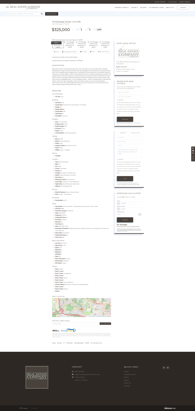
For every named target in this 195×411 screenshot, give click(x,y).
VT (64, 343)
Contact (183, 7)
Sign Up (187, 2)
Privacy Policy (124, 184)
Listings (59, 343)
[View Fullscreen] (54, 306)
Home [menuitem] (126, 371)
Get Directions (105, 323)
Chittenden (69, 343)
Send (125, 178)
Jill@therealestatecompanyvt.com (87, 374)
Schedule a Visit (135, 132)
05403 (87, 343)
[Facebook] (164, 367)
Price (118, 200)
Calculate (125, 219)
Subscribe (125, 119)
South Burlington (79, 343)
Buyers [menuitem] (134, 7)
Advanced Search (52, 13)
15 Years (133, 197)
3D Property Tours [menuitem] (156, 7)
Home (54, 343)
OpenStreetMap (101, 316)
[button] (41, 14)
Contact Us (119, 71)
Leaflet (93, 316)
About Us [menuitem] (169, 7)
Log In (182, 2)
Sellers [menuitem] (143, 7)
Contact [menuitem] (127, 386)
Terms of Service (132, 184)
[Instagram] (167, 367)
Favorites (173, 2)
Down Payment (121, 206)
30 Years (126, 197)
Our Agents (126, 71)
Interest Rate (120, 211)
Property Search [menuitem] (121, 7)
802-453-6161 (160, 2)
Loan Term (119, 197)
